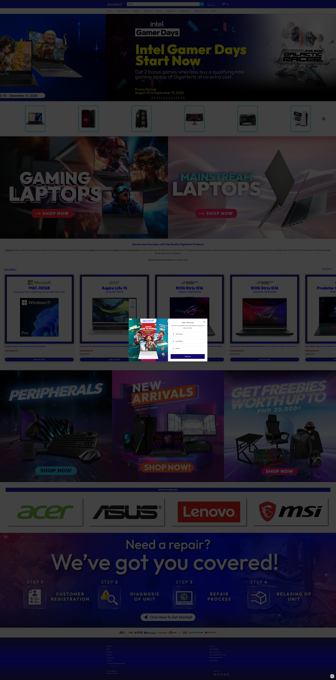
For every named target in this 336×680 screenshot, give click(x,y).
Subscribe (188, 356)
